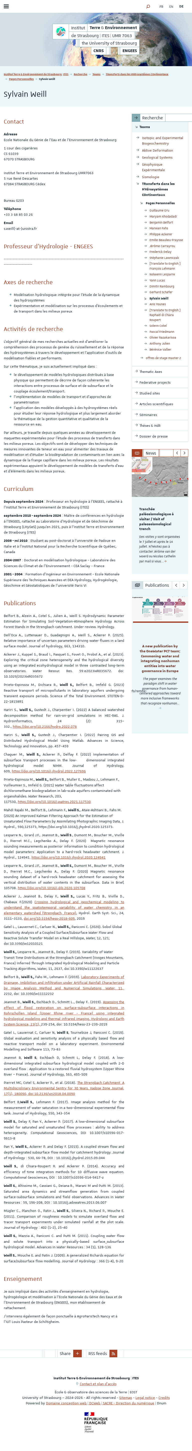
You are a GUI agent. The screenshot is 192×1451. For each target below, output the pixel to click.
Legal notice (145, 1397)
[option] (160, 515)
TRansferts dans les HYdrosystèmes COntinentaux (137, 74)
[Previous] (177, 453)
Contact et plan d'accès (98, 1384)
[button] (148, 6)
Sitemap (125, 1397)
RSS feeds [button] (97, 1353)
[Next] (184, 453)
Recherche (80, 74)
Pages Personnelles (21, 79)
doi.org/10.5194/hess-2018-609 (49, 918)
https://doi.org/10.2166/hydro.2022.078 (45, 726)
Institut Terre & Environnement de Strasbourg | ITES (36, 74)
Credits (164, 1397)
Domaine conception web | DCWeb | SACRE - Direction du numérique (100, 1403)
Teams (96, 74)
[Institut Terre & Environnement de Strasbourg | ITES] (60, 31)
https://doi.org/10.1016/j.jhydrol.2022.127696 (49, 771)
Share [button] (65, 1353)
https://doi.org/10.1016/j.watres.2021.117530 (54, 801)
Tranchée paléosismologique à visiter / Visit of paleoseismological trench (156, 519)
